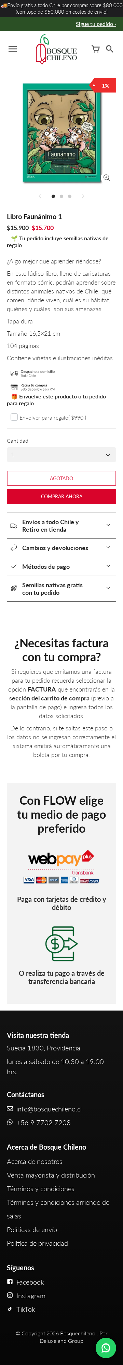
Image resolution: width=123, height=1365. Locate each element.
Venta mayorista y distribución (51, 1175)
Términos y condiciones (40, 1188)
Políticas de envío (32, 1229)
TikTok (25, 1309)
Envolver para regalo (52, 417)
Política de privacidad (37, 1243)
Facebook (30, 1282)
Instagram (30, 1295)
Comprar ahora (61, 496)
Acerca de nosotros (35, 1161)
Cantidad (17, 440)
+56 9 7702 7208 (43, 1122)
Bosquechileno (77, 1333)
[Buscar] (109, 49)
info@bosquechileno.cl (49, 1109)
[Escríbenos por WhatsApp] (106, 1348)
